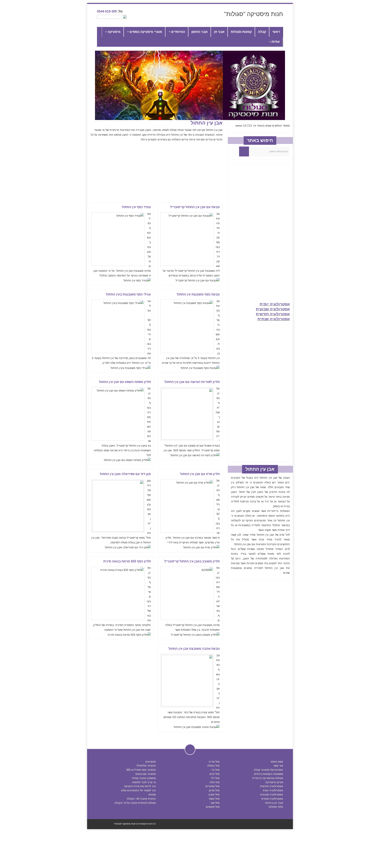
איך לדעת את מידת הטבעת (140, 786)
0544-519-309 (107, 11)
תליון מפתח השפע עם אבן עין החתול (125, 382)
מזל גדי (215, 769)
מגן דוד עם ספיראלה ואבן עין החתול (125, 474)
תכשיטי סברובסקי (145, 774)
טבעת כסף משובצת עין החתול (198, 294)
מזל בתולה (213, 765)
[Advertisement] (154, 171)
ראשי (276, 31)
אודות (275, 41)
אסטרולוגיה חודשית (273, 314)
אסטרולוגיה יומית (275, 304)
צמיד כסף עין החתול (136, 207)
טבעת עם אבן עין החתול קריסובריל (195, 207)
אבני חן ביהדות (274, 802)
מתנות (152, 794)
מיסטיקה (114, 31)
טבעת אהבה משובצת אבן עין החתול (194, 648)
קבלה (262, 31)
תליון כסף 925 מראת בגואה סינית (127, 561)
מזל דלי (215, 778)
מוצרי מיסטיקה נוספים (145, 31)
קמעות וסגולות (241, 31)
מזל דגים (214, 774)
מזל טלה (214, 782)
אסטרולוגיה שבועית (273, 309)
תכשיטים (150, 761)
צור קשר (278, 765)
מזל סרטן (214, 790)
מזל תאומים (212, 806)
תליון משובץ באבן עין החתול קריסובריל (192, 561)
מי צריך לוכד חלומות (144, 782)
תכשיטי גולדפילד (146, 765)
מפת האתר (276, 761)
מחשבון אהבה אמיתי (144, 778)
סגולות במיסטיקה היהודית (267, 778)
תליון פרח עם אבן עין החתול (200, 474)
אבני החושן (199, 31)
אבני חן (219, 31)
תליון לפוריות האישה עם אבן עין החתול (192, 382)
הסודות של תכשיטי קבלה (268, 769)
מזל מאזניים (212, 786)
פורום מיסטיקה (274, 782)
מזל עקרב (213, 794)
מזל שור (214, 802)
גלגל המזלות (276, 806)
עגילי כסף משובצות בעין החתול (128, 294)
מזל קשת (214, 798)
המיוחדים (177, 31)
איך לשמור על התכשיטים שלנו (138, 790)
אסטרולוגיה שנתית (273, 319)
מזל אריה (214, 761)
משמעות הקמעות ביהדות (268, 774)
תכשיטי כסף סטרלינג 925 (141, 769)
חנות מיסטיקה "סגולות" (253, 14)
